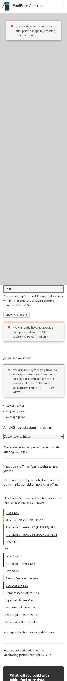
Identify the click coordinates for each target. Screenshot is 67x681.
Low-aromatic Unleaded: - (22, 607)
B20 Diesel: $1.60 (17, 585)
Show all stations (17, 314)
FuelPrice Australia (28, 5)
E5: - (8, 549)
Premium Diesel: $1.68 (20, 564)
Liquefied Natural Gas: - (20, 600)
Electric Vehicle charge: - (22, 578)
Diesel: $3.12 (14, 556)
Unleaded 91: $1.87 (24, 520)
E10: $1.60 (12, 512)
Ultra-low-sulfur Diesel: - (21, 622)
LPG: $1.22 (12, 571)
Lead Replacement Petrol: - (23, 615)
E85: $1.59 (12, 542)
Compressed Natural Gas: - (23, 593)
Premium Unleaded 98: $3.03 (31, 534)
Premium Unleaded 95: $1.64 (31, 527)
